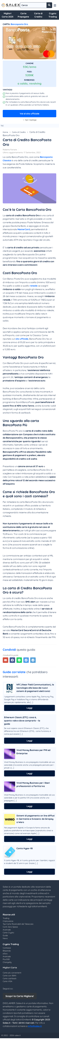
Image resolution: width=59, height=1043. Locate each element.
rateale (33, 285)
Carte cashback (9, 978)
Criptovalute (8, 921)
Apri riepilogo (30, 120)
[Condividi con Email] (5, 660)
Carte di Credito (19, 132)
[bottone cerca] (49, 5)
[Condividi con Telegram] (33, 660)
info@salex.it (35, 1026)
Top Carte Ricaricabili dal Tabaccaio (18, 924)
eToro (5, 953)
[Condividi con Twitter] (26, 660)
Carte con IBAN (9, 975)
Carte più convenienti (12, 972)
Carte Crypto (8, 932)
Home (5, 132)
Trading (6, 918)
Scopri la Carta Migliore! (19, 996)
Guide (5, 935)
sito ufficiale (22, 338)
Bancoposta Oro (19, 24)
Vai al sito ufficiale (29, 113)
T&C (2, 126)
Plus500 (6, 959)
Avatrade (7, 929)
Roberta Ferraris (10, 149)
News (5, 938)
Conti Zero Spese (10, 927)
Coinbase (7, 948)
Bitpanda (7, 950)
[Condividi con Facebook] (12, 660)
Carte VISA (7, 981)
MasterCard (23, 229)
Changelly (7, 962)
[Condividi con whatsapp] (19, 660)
